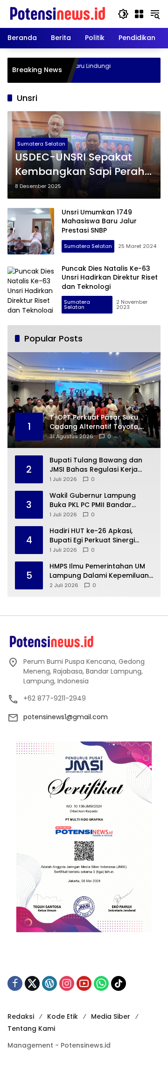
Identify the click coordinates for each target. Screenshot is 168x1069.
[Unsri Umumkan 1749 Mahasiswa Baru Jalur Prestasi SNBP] (30, 231)
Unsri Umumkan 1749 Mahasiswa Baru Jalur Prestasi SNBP (99, 221)
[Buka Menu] (139, 14)
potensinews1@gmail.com (65, 717)
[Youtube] (84, 983)
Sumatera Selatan (41, 143)
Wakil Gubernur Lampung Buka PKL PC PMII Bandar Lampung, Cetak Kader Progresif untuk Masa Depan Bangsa (97, 500)
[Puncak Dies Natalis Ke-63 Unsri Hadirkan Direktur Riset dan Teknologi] (30, 290)
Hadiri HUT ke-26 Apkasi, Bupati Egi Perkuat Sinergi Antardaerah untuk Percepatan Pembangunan (95, 536)
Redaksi (20, 1016)
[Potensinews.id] (57, 13)
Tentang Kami (31, 1028)
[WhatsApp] (101, 983)
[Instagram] (66, 983)
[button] (123, 14)
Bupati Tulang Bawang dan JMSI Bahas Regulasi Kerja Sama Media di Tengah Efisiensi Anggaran (95, 465)
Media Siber (110, 1016)
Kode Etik (62, 1016)
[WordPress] (49, 983)
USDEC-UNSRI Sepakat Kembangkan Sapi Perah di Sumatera (80, 164)
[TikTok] (118, 983)
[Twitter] (32, 983)
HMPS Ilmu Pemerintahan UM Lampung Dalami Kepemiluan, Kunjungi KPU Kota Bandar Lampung (99, 571)
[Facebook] (14, 983)
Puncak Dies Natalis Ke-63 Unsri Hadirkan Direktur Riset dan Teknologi (110, 277)
